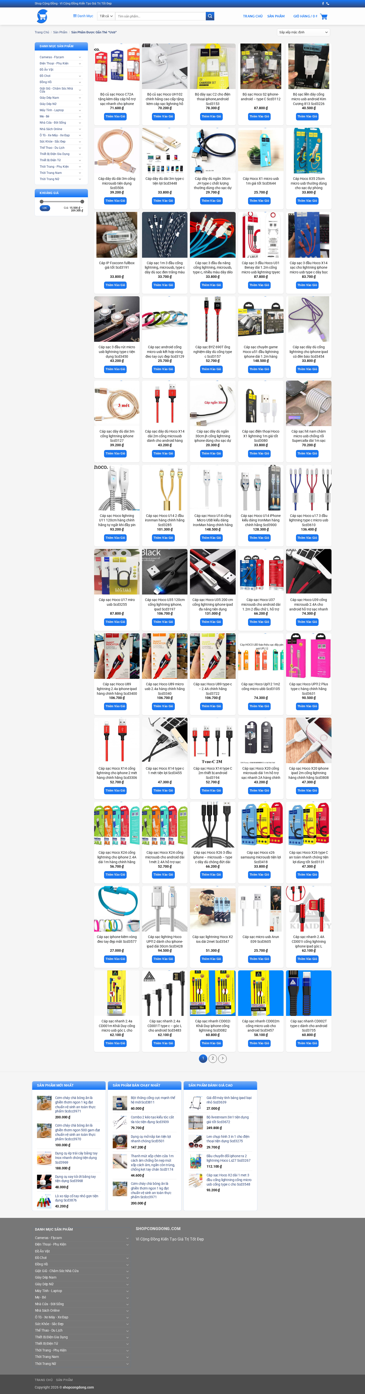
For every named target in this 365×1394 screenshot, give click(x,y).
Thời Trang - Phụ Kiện (54, 166)
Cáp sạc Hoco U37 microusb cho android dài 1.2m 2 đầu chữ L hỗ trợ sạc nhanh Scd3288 (260, 607)
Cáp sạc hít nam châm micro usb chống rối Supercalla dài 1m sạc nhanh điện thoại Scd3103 (309, 438)
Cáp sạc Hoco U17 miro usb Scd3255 (117, 602)
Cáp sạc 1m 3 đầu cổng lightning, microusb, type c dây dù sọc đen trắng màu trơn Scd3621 (165, 270)
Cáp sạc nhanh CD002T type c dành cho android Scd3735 (308, 1026)
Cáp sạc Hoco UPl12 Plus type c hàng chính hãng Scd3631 (308, 689)
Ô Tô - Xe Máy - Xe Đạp (55, 135)
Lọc (45, 208)
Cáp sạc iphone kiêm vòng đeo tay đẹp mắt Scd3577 (117, 939)
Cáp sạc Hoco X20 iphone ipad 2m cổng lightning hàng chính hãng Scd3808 (309, 773)
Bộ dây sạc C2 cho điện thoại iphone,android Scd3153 (212, 99)
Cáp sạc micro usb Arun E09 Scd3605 (261, 939)
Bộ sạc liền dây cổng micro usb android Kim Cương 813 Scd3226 (309, 99)
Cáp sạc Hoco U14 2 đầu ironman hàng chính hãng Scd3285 (164, 520)
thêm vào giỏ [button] (115, 116)
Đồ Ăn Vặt (46, 69)
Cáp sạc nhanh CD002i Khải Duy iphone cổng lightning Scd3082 (212, 1026)
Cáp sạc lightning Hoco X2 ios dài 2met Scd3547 (212, 939)
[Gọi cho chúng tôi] (327, 3)
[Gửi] (210, 16)
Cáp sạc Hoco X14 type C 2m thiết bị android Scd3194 (212, 773)
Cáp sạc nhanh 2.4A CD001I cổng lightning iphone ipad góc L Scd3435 (309, 944)
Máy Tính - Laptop (52, 110)
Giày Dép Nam (49, 98)
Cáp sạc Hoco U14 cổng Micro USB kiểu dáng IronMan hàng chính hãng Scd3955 (213, 523)
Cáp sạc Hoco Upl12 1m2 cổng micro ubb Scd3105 (260, 686)
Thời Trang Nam (51, 173)
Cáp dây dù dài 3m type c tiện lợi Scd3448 (165, 181)
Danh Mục (85, 16)
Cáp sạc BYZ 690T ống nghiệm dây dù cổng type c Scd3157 (212, 351)
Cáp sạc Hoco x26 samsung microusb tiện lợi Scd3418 (261, 857)
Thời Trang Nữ (49, 179)
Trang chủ (42, 32)
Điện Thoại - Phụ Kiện (54, 63)
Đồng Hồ (46, 82)
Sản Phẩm (276, 16)
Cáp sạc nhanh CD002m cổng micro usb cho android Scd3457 (260, 1026)
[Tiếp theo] (222, 1058)
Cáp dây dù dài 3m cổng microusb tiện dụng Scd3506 (116, 183)
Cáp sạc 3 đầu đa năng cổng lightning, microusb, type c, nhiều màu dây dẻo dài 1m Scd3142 (213, 270)
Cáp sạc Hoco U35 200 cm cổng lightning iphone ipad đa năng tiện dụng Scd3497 (212, 607)
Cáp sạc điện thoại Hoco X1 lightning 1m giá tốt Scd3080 (260, 436)
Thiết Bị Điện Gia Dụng (55, 154)
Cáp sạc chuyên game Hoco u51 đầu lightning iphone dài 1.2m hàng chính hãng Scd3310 (261, 354)
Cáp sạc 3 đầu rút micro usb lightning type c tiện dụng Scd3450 (117, 351)
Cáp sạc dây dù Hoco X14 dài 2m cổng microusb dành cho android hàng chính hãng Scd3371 (164, 438)
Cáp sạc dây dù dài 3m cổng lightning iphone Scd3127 (117, 436)
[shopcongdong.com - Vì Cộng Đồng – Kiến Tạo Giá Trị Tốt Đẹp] (50, 16)
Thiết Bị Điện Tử (50, 160)
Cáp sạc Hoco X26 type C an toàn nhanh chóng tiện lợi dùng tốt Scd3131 (308, 857)
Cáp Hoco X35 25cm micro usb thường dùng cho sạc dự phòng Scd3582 (309, 186)
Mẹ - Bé (44, 116)
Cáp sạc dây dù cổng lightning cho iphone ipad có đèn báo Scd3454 (309, 351)
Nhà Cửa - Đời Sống (53, 122)
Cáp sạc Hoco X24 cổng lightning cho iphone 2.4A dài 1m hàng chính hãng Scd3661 (116, 859)
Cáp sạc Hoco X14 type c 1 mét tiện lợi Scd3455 (165, 770)
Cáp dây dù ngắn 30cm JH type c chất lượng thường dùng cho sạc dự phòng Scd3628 (213, 186)
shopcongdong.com (78, 1387)
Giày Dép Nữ (48, 104)
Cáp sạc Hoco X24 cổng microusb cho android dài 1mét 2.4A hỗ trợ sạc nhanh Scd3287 (164, 859)
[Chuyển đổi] (80, 57)
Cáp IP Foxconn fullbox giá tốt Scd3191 (117, 265)
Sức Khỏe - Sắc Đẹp (53, 141)
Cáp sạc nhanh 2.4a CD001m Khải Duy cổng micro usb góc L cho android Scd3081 (117, 1028)
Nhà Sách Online (51, 129)
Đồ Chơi (45, 76)
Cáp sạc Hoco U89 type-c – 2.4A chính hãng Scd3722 (212, 689)
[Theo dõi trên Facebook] (323, 3)
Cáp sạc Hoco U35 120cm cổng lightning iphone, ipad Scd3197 (165, 604)
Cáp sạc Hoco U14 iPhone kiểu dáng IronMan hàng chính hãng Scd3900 (261, 520)
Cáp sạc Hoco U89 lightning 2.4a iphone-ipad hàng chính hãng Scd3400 (117, 689)
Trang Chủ (252, 16)
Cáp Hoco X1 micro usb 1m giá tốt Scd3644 (261, 181)
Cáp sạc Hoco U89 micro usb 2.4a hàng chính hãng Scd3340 (165, 689)
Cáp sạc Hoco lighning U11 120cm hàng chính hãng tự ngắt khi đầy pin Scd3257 (117, 523)
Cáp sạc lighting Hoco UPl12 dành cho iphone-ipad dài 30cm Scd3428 (164, 941)
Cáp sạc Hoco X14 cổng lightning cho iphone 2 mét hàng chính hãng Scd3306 (117, 773)
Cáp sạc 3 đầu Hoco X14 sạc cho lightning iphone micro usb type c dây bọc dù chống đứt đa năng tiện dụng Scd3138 (309, 272)
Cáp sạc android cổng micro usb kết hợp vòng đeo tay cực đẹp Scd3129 (165, 351)
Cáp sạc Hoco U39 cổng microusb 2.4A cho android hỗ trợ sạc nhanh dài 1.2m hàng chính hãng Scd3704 (309, 609)
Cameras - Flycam (52, 57)
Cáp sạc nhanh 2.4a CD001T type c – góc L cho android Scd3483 (164, 1026)
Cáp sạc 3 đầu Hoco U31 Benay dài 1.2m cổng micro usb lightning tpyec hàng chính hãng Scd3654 (261, 270)
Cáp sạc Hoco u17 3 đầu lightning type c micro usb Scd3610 (308, 520)
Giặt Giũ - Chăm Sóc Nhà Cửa (56, 90)
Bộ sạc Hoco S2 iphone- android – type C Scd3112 (261, 96)
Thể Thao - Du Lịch (52, 147)
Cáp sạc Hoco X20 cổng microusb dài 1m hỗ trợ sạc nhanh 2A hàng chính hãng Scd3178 (260, 775)
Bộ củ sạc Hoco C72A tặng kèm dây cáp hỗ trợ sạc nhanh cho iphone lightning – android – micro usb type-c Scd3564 (117, 103)
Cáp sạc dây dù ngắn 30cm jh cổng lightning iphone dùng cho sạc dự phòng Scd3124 (212, 438)
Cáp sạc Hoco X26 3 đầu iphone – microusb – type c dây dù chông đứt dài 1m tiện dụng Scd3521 (212, 859)
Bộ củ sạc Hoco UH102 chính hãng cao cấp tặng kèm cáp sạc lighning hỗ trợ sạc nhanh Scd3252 (165, 101)
